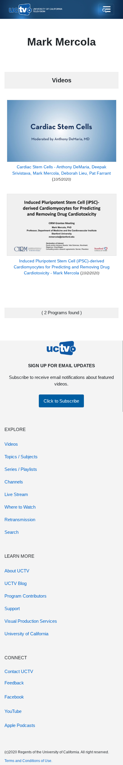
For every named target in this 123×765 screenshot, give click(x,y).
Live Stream (16, 494)
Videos (11, 444)
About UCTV (16, 570)
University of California (26, 633)
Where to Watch (20, 507)
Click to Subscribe (61, 400)
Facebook (14, 696)
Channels (13, 481)
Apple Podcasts (19, 725)
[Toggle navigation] (106, 9)
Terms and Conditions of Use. (28, 761)
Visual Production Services (30, 621)
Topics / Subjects (21, 456)
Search (11, 532)
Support (12, 608)
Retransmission (19, 519)
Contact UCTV (18, 671)
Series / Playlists (20, 469)
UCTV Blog (15, 583)
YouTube (12, 711)
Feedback (14, 682)
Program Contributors (25, 595)
